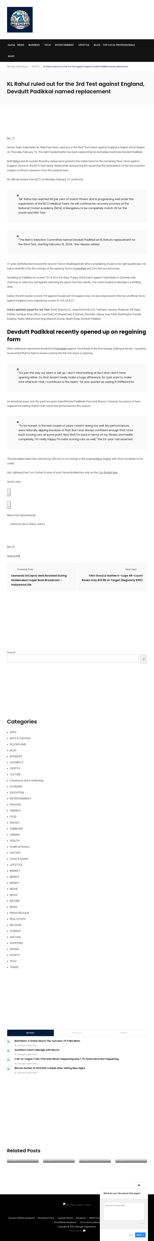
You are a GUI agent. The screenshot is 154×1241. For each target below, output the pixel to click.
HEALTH (15, 840)
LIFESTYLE (84, 45)
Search (11, 652)
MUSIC (14, 894)
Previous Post (25, 569)
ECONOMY (16, 786)
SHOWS (14, 949)
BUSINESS (34, 45)
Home (11, 45)
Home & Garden (19, 858)
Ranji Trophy (103, 458)
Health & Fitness (19, 846)
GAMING (15, 834)
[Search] (143, 659)
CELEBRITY (16, 762)
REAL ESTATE (18, 919)
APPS (13, 732)
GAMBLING (16, 828)
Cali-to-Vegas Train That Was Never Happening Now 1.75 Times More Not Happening (67, 1059)
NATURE (15, 900)
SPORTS (15, 955)
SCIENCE (15, 931)
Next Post (131, 569)
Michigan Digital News (27, 1045)
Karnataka (61, 348)
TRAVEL (14, 967)
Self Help (15, 937)
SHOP (11, 56)
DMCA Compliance (98, 1218)
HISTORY (15, 852)
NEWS (20, 45)
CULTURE (15, 774)
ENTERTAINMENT (64, 45)
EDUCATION (17, 792)
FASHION (15, 804)
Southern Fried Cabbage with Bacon (37, 1050)
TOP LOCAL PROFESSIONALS (119, 45)
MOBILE (14, 876)
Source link (13, 555)
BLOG (97, 45)
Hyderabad (79, 268)
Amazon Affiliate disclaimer (22, 1218)
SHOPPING (16, 943)
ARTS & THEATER (20, 738)
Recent (30, 1033)
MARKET (15, 870)
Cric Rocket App (107, 472)
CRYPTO (15, 768)
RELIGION (15, 925)
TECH (47, 45)
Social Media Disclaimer (65, 1222)
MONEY (14, 882)
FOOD (13, 816)
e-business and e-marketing (26, 780)
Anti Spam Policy (46, 1218)
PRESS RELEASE (19, 912)
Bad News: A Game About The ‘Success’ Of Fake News (47, 1041)
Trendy (124, 1033)
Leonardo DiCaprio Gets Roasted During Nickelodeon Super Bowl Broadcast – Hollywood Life (39, 580)
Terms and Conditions (90, 1222)
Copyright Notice (65, 1218)
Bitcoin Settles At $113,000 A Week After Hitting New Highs (50, 1068)
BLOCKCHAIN (18, 744)
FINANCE (15, 810)
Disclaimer (81, 1218)
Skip (131, 1235)
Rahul (16, 161)
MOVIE (14, 888)
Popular (77, 1033)
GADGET (15, 822)
